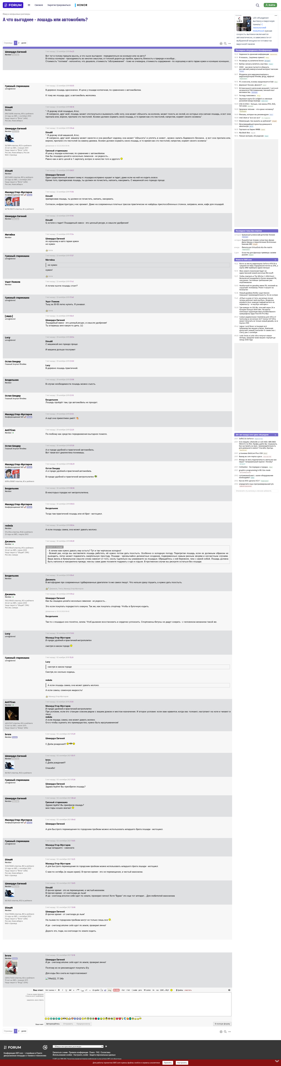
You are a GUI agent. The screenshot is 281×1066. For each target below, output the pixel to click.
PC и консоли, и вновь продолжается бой (256, 82)
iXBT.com (57, 1059)
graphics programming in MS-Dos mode (254, 470)
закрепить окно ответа (35, 1000)
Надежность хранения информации (254, 54)
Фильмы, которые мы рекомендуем (254, 115)
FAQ (97, 1052)
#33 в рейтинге (27, 723)
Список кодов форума (35, 994)
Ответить (226, 51)
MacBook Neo (244, 133)
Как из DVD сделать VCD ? (249, 481)
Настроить (182, 1063)
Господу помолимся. (247, 96)
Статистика (105, 1052)
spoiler (96, 990)
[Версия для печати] (221, 43)
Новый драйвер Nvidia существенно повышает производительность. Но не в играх (258, 294)
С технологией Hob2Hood (259, 27)
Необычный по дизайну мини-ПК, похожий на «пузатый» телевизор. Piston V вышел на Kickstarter (258, 288)
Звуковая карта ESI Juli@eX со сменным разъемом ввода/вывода (255, 100)
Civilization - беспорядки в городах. (253, 467)
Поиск (92, 1052)
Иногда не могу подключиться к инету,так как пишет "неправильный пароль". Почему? (257, 461)
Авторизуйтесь (53, 1024)
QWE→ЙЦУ (164, 990)
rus (157, 990)
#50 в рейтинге (27, 114)
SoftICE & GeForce (246, 439)
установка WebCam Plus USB (251, 453)
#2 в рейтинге (28, 209)
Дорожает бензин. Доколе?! (250, 85)
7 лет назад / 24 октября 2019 (60, 316)
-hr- (153, 990)
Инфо (218, 51)
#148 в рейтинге (26, 532)
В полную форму (222, 1024)
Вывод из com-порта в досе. (250, 457)
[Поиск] (257, 5)
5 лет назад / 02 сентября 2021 (60, 734)
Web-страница (11, 155)
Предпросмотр (83, 1024)
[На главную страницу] (13, 5)
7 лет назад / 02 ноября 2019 (59, 657)
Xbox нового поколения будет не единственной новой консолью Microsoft (256, 272)
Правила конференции (78, 1052)
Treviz (60, 589)
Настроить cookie (80, 1054)
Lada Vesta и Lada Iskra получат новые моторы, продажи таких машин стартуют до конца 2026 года (257, 338)
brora (51, 250)
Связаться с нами (60, 1052)
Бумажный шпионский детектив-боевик (258, 235)
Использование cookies (62, 1054)
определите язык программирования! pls (256, 484)
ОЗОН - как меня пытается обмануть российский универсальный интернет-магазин (258, 68)
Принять (168, 1063)
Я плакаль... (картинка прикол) (251, 57)
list (128, 990)
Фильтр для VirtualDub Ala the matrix (257, 247)
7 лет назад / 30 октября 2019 (60, 446)
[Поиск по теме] (225, 43)
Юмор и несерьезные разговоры (16, 14)
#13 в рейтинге (28, 548)
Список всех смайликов (34, 996)
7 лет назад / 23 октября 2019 (60, 51)
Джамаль (53, 589)
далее (23, 43)
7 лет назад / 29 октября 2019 (60, 337)
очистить (188, 990)
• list (123, 990)
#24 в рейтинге (28, 978)
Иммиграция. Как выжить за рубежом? (255, 121)
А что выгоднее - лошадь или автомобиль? (45, 19)
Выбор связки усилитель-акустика (253, 64)
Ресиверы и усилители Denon (251, 61)
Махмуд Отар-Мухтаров (73, 589)
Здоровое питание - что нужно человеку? (256, 109)
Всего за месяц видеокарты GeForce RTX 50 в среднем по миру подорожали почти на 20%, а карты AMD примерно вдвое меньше (258, 266)
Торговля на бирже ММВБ (249, 129)
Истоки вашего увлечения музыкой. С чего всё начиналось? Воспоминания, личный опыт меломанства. (258, 90)
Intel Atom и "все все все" (250, 118)
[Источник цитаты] (106, 153)
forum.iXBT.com (108, 1059)
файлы (180, 990)
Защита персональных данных (102, 1054)
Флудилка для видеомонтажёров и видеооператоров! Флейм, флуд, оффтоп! (256, 75)
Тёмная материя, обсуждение (251, 136)
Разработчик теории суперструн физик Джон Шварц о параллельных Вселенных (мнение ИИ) (259, 242)
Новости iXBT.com (244, 260)
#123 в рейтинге (25, 146)
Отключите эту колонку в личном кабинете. (254, 491)
